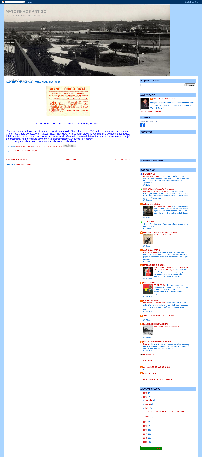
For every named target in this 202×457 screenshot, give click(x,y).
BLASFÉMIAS (149, 174)
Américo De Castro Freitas (149, 121)
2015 (145, 397)
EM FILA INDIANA (150, 301)
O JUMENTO (148, 354)
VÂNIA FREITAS (150, 361)
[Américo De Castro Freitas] (142, 126)
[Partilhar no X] (69, 145)
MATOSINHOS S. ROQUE (154, 265)
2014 (145, 422)
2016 (145, 393)
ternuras (146, 344)
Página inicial (71, 159)
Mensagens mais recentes (16, 159)
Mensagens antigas (122, 159)
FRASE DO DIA (160, 285)
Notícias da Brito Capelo (163, 206)
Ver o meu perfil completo (150, 112)
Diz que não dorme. (150, 252)
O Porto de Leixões (151, 204)
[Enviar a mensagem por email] (64, 145)
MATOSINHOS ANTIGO (26, 11)
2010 (145, 438)
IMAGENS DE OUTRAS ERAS (155, 324)
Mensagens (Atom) (23, 164)
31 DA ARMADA (150, 222)
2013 (145, 426)
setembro (149, 400)
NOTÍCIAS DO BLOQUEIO (164, 235)
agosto (148, 404)
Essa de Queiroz (150, 373)
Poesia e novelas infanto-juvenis (157, 342)
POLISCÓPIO (149, 283)
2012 (145, 430)
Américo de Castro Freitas (165, 98)
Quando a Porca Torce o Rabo (154, 176)
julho (147, 408)
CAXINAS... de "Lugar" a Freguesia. (158, 189)
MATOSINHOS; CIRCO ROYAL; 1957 (25, 151)
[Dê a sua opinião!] (67, 145)
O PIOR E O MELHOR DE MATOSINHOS (160, 232)
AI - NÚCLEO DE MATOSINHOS (156, 367)
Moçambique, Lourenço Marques (166, 326)
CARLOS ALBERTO (151, 250)
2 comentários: (58, 146)
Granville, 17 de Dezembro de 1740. (157, 191)
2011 (145, 434)
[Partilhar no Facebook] (72, 145)
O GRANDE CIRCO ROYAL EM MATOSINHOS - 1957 (33, 82)
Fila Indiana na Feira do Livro (154, 303)
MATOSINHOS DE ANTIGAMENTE (157, 380)
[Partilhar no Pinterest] (75, 145)
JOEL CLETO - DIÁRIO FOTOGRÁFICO (159, 316)
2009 (145, 442)
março (148, 417)
